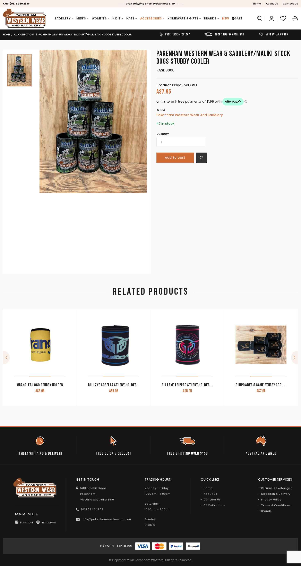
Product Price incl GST (177, 85)
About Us (272, 3)
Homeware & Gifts (182, 18)
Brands (210, 18)
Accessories (151, 18)
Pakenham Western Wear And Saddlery (189, 115)
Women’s (99, 18)
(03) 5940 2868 (20, 3)
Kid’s (116, 18)
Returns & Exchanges (276, 488)
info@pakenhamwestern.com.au (106, 519)
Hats (130, 18)
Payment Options (116, 546)
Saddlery (62, 18)
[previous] (6, 357)
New (225, 18)
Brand (160, 110)
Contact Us (290, 3)
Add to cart (175, 157)
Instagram (49, 522)
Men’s (81, 18)
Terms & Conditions (276, 505)
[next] (294, 357)
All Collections (24, 34)
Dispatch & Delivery (276, 494)
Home (257, 3)
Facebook (26, 522)
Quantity (162, 134)
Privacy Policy (271, 499)
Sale (238, 18)
